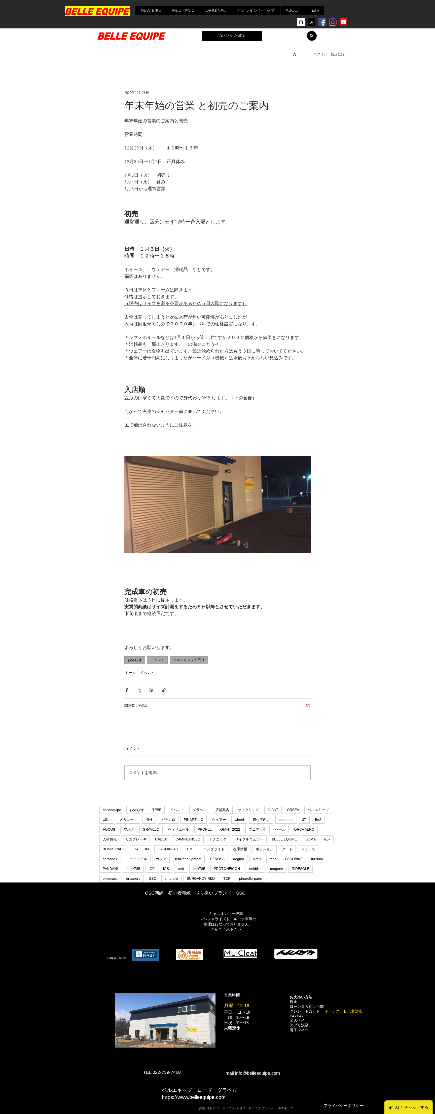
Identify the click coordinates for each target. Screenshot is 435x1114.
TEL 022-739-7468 (162, 1072)
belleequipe (112, 810)
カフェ (161, 859)
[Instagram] (333, 22)
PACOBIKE (294, 859)
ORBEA (293, 810)
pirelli (257, 859)
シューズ (308, 849)
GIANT (273, 810)
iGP (152, 869)
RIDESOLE (300, 869)
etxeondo (286, 820)
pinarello (171, 878)
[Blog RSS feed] (312, 36)
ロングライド (214, 849)
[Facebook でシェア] (126, 690)
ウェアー (219, 820)
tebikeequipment (188, 859)
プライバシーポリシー (343, 1105)
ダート (287, 849)
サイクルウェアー (249, 839)
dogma (238, 859)
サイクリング (248, 810)
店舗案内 (222, 810)
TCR (227, 878)
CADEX (161, 839)
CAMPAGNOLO (187, 839)
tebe (273, 859)
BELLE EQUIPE (284, 839)
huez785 (133, 869)
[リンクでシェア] (163, 690)
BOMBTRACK (114, 849)
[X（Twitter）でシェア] (139, 690)
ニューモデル (136, 859)
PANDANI (110, 869)
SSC (152, 878)
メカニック (128, 820)
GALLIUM (141, 849)
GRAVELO (151, 829)
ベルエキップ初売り (189, 660)
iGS (166, 869)
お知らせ (135, 660)
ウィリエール (178, 829)
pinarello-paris (250, 878)
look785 (199, 869)
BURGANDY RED (201, 878)
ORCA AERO (304, 829)
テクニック (218, 839)
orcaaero (133, 878)
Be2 (318, 820)
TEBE (156, 810)
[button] (151, 10)
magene (276, 869)
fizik (327, 839)
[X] (311, 22)
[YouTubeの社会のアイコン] (343, 22)
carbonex (110, 859)
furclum (317, 859)
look (180, 869)
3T (304, 820)
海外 (149, 820)
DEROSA (217, 859)
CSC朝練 (154, 893)
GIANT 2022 (230, 829)
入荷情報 (110, 839)
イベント (157, 660)
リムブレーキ (136, 839)
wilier (107, 820)
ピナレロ (168, 820)
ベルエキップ (318, 810)
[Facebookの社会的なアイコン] (322, 22)
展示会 (129, 829)
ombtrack (110, 878)
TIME (190, 849)
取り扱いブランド (213, 893)
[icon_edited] (301, 22)
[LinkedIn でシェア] (151, 690)
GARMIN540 (168, 849)
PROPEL (205, 829)
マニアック (257, 829)
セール (130, 673)
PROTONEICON (227, 869)
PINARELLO (193, 820)
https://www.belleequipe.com (194, 1097)
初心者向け (261, 820)
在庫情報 (240, 849)
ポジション (264, 849)
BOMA (310, 839)
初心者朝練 (179, 893)
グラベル (200, 810)
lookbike (255, 869)
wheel (239, 820)
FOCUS (109, 829)
